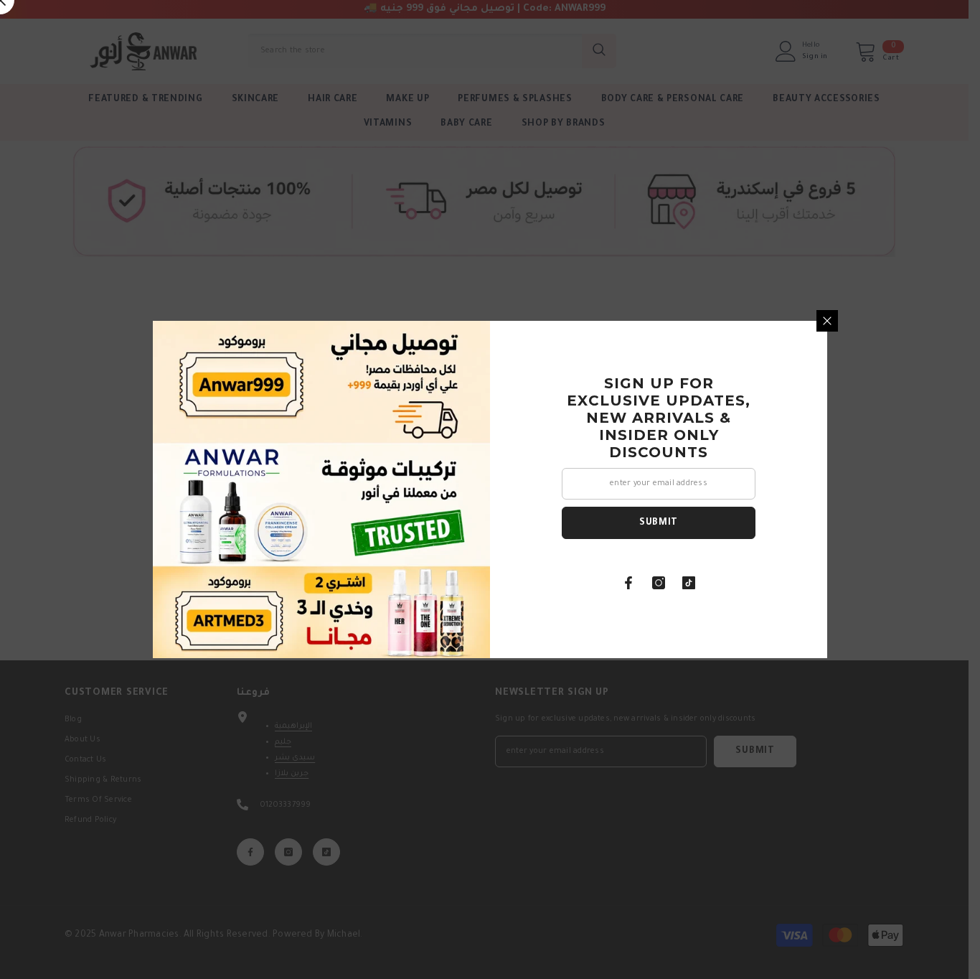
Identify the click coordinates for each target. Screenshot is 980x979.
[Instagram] (659, 583)
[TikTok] (689, 583)
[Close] (827, 321)
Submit (658, 523)
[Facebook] (628, 583)
